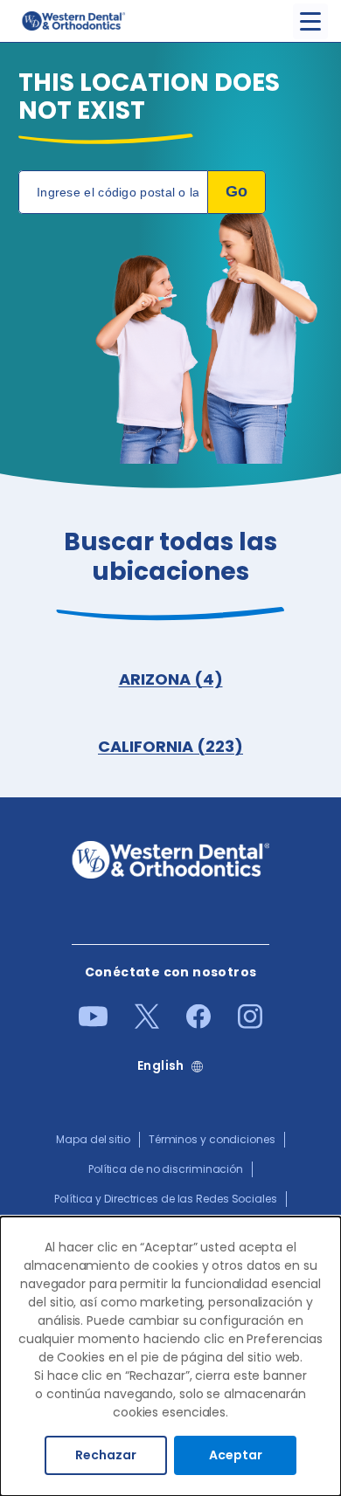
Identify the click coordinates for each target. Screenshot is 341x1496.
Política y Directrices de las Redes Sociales (165, 1198)
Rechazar (105, 1455)
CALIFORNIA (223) (170, 746)
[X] (147, 1024)
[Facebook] (198, 1024)
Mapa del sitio (93, 1139)
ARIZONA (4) (171, 679)
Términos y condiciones (212, 1139)
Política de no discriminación (165, 1169)
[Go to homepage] (72, 21)
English (160, 1065)
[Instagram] (250, 1024)
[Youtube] (93, 1022)
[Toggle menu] (310, 21)
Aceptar (235, 1455)
